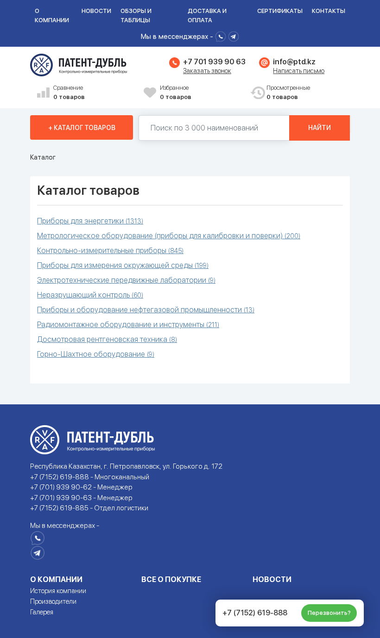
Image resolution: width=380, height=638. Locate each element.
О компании (52, 15)
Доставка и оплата (207, 15)
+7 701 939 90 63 (214, 61)
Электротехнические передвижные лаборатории (126, 280)
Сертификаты (280, 10)
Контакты (328, 10)
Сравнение (69, 92)
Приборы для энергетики (90, 221)
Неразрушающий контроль (90, 295)
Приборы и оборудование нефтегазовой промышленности (145, 309)
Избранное (175, 92)
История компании (58, 591)
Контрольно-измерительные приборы (110, 250)
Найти (319, 127)
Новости (96, 10)
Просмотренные (288, 92)
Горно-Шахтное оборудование (95, 354)
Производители (53, 601)
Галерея (41, 612)
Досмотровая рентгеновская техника (107, 339)
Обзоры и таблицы (136, 15)
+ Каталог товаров (81, 127)
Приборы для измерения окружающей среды (123, 265)
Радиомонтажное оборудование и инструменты (128, 324)
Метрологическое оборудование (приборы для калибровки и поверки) (168, 235)
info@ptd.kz (294, 61)
